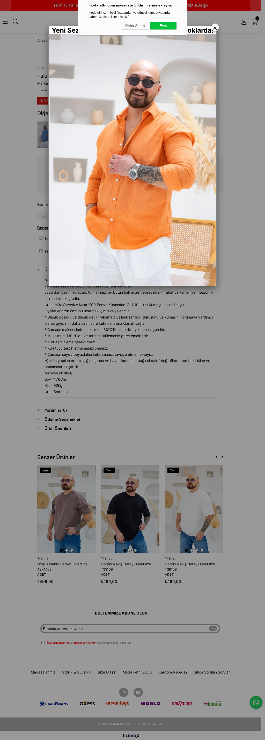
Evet (163, 26)
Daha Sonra (135, 26)
